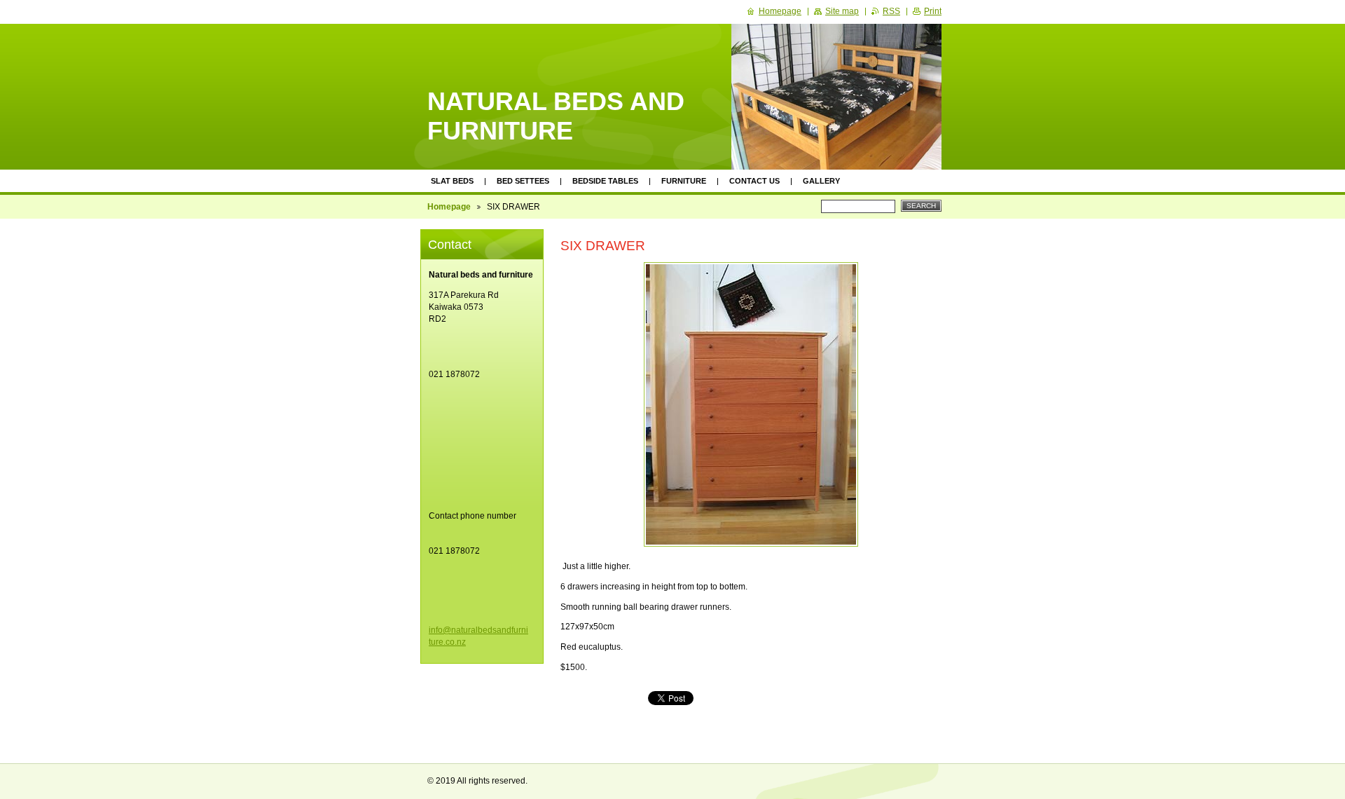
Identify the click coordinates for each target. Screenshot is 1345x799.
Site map (842, 11)
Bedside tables (605, 181)
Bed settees (523, 181)
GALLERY (821, 181)
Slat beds (452, 181)
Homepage (449, 207)
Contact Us (754, 181)
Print (933, 11)
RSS (891, 11)
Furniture (683, 181)
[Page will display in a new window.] (751, 404)
